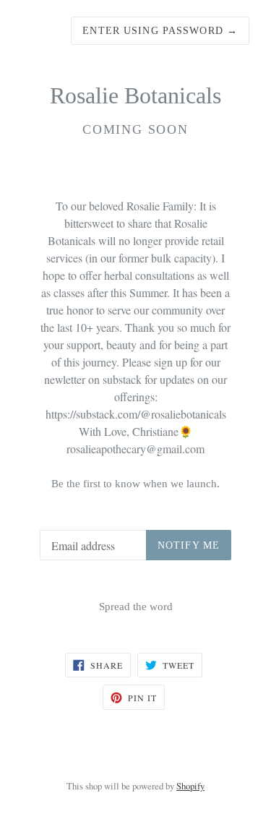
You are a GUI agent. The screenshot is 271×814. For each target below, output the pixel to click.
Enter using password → (160, 30)
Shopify (190, 785)
